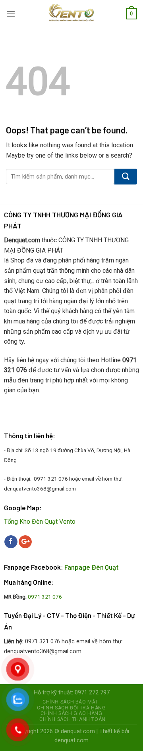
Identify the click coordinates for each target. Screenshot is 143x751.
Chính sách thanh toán (72, 719)
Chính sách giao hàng (71, 713)
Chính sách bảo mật (71, 702)
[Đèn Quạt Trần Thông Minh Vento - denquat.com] (72, 14)
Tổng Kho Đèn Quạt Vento (39, 521)
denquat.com (78, 731)
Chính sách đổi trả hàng (71, 708)
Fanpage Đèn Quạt (91, 567)
